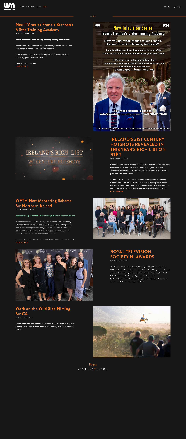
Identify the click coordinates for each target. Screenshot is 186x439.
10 (103, 369)
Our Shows (31, 7)
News (45, 7)
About (39, 7)
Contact (168, 7)
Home (23, 7)
